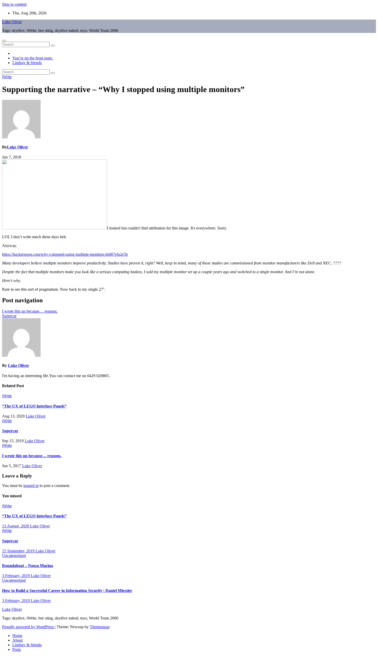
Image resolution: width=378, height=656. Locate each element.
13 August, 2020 (16, 526)
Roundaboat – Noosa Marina (27, 565)
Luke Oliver (12, 22)
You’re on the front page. (32, 58)
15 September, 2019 (18, 551)
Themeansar (99, 627)
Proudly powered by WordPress (28, 627)
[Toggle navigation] (4, 40)
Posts (16, 649)
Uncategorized (14, 555)
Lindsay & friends (27, 62)
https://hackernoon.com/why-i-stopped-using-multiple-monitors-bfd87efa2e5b (65, 254)
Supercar (9, 316)
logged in (31, 485)
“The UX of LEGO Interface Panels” (34, 406)
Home (17, 635)
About (17, 640)
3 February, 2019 (16, 575)
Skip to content (14, 4)
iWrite (7, 77)
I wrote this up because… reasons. (30, 311)
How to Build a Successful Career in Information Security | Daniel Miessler (67, 590)
